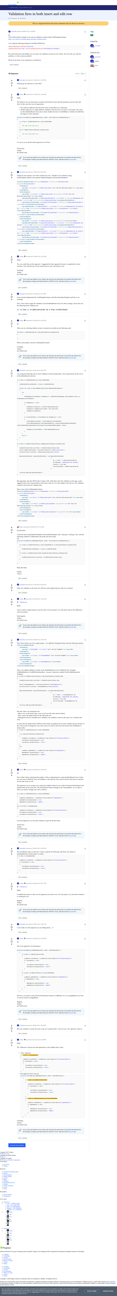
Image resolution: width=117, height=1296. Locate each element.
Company (6, 1254)
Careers (5, 1262)
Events (5, 1187)
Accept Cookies (91, 1291)
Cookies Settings (108, 1291)
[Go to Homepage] (18, 4)
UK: (13, 1205)
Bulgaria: (14, 1208)
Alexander (14, 31)
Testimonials (6, 1196)
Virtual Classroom (8, 1185)
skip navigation (12, 4)
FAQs (5, 1188)
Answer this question (17, 1145)
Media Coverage (7, 1260)
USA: (13, 1203)
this (59, 107)
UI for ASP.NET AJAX (25, 7)
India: (13, 1206)
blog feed (70, 159)
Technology (6, 1256)
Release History (7, 1176)
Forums (5, 1178)
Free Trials (6, 1164)
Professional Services (9, 1182)
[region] (58, 1291)
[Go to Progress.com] (5, 1248)
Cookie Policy (35, 1292)
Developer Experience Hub (10, 1172)
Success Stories (7, 1194)
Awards (5, 1257)
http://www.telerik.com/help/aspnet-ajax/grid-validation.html (27, 39)
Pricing (5, 1166)
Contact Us (6, 1202)
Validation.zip (23, 602)
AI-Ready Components (13, 1160)
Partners (5, 1184)
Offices (5, 1263)
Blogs (5, 1179)
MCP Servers (3, 1160)
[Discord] (8, 1225)
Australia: (14, 1209)
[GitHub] (8, 1223)
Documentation (7, 1175)
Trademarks (112, 1281)
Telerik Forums (14, 7)
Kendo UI (2, 1157)
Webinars (5, 1181)
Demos (5, 1173)
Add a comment (14, 64)
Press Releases (7, 1259)
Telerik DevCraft (4, 1154)
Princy (21, 527)
